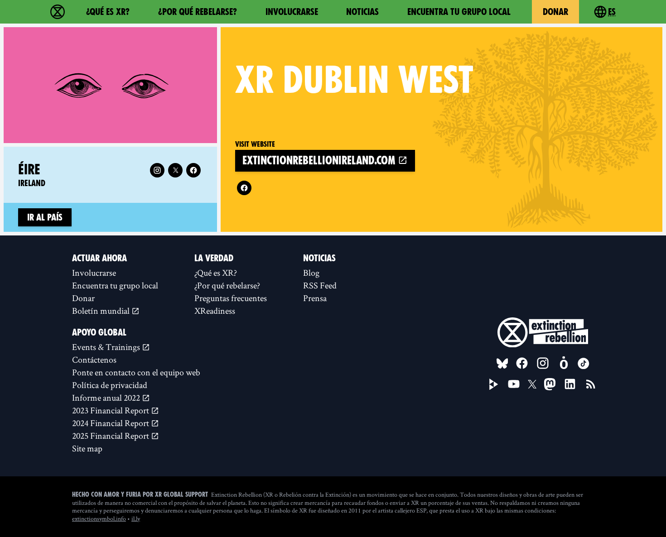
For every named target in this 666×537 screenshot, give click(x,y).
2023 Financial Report (111, 410)
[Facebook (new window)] (244, 188)
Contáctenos (94, 359)
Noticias (362, 11)
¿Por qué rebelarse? (197, 11)
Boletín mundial (101, 310)
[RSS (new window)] (590, 384)
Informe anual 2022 (107, 397)
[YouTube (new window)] (513, 384)
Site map (87, 448)
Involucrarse (291, 11)
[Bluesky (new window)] (502, 363)
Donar (555, 11)
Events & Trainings (107, 347)
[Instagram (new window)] (157, 170)
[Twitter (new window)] (175, 170)
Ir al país (45, 217)
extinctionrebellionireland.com (320, 160)
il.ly (135, 518)
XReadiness (214, 310)
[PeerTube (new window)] (493, 384)
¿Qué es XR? (108, 11)
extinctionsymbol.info (99, 518)
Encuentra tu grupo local (459, 11)
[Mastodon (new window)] (550, 384)
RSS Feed (320, 285)
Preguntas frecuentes (230, 298)
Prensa (315, 298)
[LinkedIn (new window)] (570, 384)
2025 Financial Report (111, 435)
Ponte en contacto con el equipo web (136, 372)
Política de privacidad (109, 385)
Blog (311, 272)
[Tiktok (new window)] (583, 363)
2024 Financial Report (111, 423)
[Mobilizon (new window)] (563, 363)
